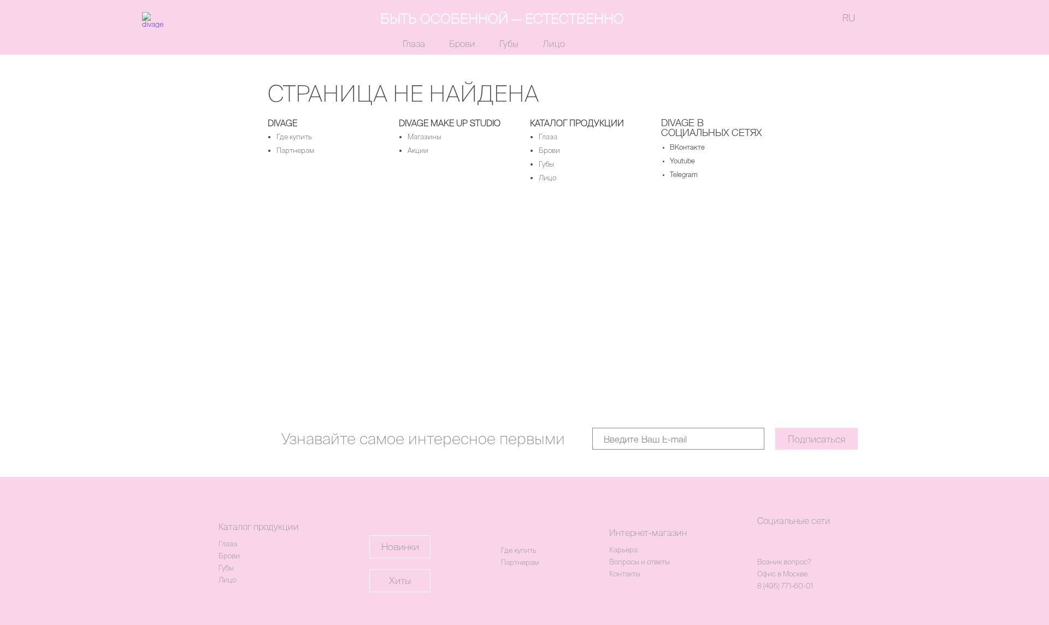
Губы (509, 44)
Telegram (684, 175)
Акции (418, 150)
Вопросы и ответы (639, 562)
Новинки (400, 546)
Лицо (554, 44)
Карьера (623, 550)
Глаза (414, 44)
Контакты (624, 574)
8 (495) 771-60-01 (785, 586)
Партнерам (295, 150)
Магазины (424, 137)
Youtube (682, 161)
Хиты (400, 580)
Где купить (294, 137)
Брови (462, 44)
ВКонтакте (687, 148)
